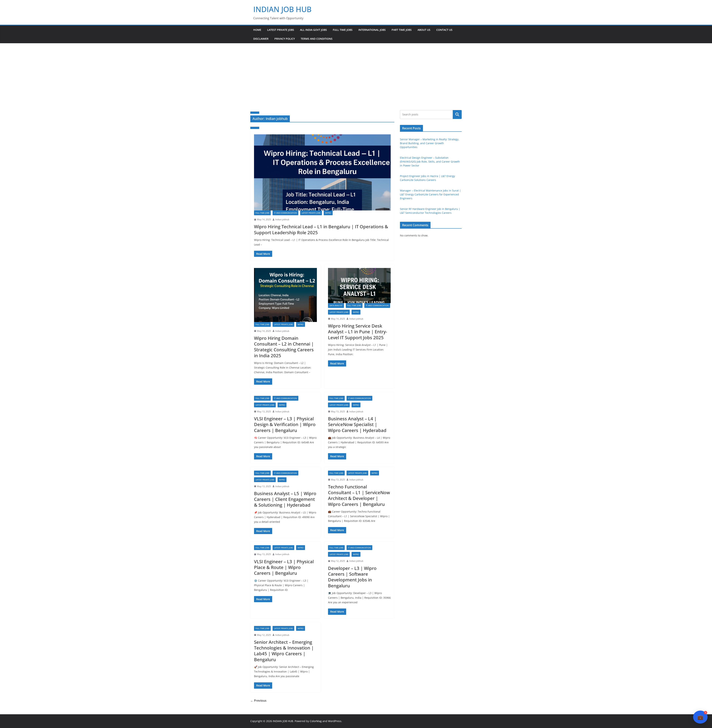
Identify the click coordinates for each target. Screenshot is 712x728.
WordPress (334, 721)
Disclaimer (260, 38)
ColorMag (316, 721)
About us (424, 30)
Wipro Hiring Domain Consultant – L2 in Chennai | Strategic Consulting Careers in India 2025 (284, 347)
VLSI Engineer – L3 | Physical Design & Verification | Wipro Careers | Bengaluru (285, 424)
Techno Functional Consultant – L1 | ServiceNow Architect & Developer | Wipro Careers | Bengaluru (359, 495)
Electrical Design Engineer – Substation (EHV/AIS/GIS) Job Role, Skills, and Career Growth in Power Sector (430, 161)
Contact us (444, 30)
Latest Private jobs (280, 30)
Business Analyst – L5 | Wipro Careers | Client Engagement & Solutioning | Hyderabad (285, 499)
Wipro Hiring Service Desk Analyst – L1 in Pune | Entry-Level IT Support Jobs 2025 (357, 331)
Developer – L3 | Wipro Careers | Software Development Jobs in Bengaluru (352, 577)
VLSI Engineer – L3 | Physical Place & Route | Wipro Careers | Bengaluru (284, 567)
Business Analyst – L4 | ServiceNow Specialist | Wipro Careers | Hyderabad (357, 424)
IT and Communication (285, 213)
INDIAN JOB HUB (282, 9)
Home (257, 30)
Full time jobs (342, 30)
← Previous (258, 700)
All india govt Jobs (313, 30)
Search (457, 114)
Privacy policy (284, 38)
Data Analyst (335, 305)
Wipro (328, 213)
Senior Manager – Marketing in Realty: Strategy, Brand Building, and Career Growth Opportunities (429, 143)
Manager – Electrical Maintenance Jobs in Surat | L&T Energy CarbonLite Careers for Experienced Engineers (430, 194)
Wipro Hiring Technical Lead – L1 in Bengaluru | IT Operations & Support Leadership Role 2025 (321, 229)
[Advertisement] (356, 71)
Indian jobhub (282, 219)
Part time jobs (402, 30)
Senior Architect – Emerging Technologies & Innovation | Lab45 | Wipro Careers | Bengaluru (284, 650)
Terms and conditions (316, 38)
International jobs (372, 30)
